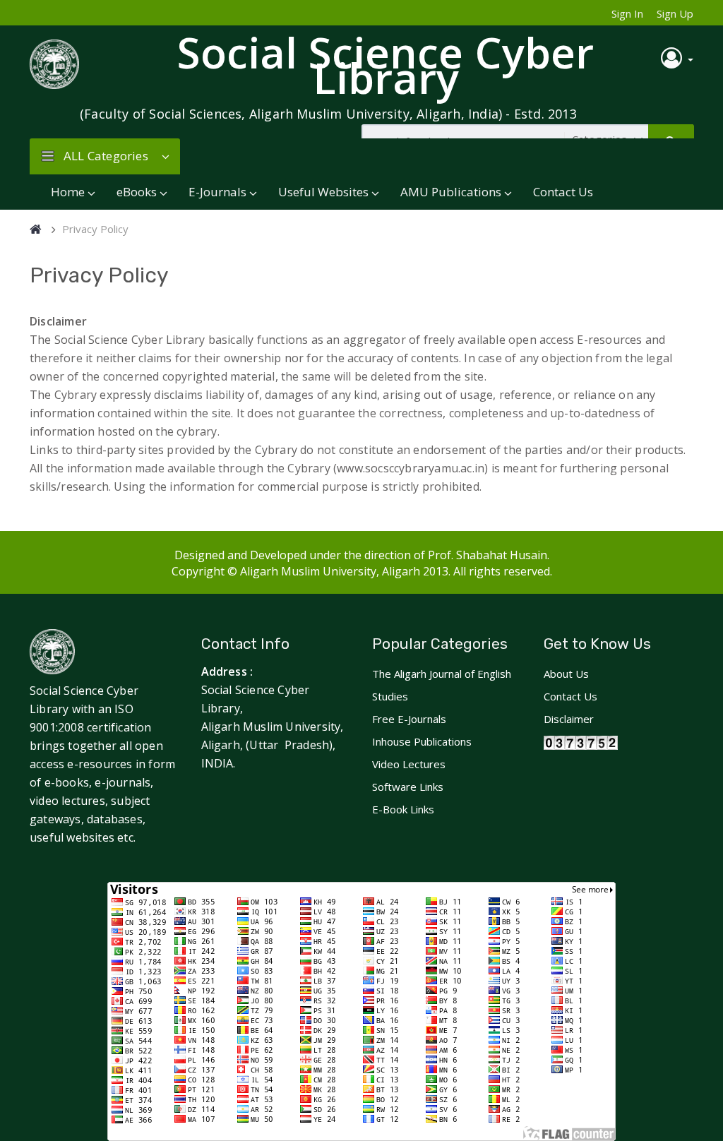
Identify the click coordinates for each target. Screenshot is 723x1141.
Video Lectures (409, 764)
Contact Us (563, 192)
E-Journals (217, 192)
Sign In (627, 13)
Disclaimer (569, 719)
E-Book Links (403, 809)
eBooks (136, 192)
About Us (566, 674)
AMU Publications (450, 192)
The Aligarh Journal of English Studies (441, 685)
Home (68, 192)
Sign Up (675, 13)
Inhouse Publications (422, 741)
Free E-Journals (409, 719)
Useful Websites (323, 192)
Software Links (407, 786)
